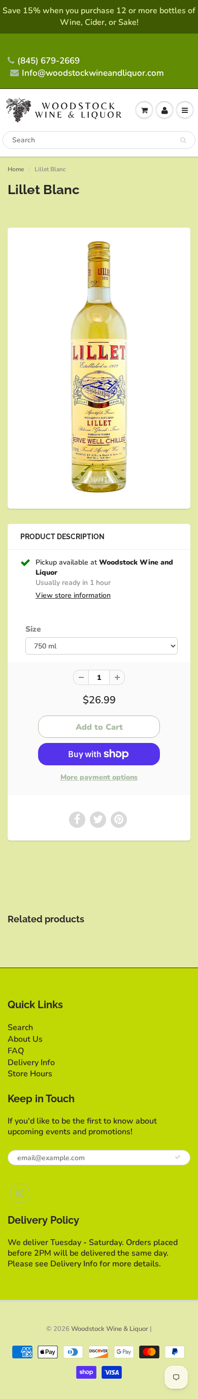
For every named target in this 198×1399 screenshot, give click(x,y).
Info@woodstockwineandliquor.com (93, 73)
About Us (25, 1039)
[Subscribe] (177, 1157)
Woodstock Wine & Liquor (109, 1328)
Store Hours (30, 1073)
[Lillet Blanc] (99, 367)
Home (16, 169)
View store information (73, 595)
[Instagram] (20, 1193)
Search (20, 1027)
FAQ (16, 1050)
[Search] (183, 140)
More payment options (99, 777)
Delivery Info (31, 1062)
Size (33, 629)
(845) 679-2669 (48, 61)
